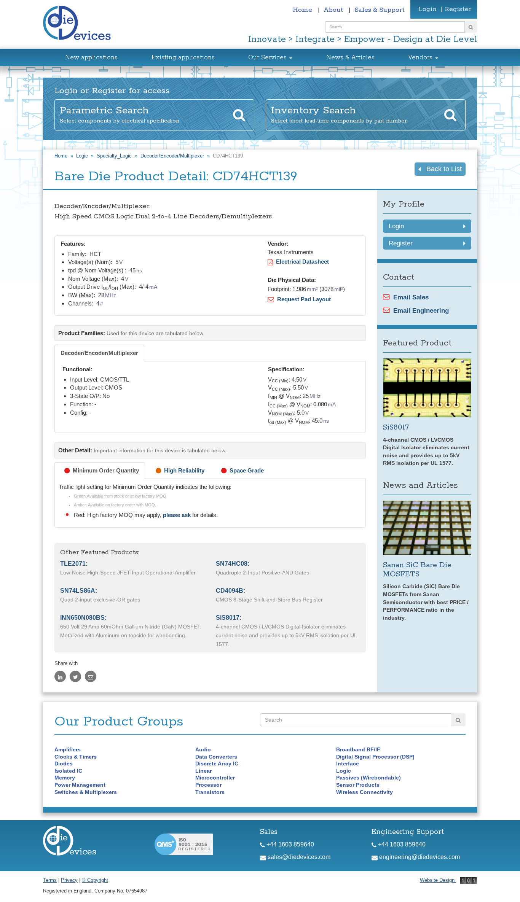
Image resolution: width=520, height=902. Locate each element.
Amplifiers (67, 749)
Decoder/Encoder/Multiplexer (172, 156)
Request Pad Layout (302, 299)
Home (303, 10)
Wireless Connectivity (364, 792)
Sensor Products (358, 785)
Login (427, 9)
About (334, 10)
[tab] (99, 353)
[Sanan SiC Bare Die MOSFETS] (427, 528)
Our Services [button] (268, 58)
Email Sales (411, 297)
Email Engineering (421, 310)
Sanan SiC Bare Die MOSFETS (417, 569)
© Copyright (95, 880)
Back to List (441, 169)
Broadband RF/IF (358, 749)
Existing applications (183, 58)
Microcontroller (215, 778)
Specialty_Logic (114, 156)
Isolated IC (68, 771)
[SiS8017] (427, 387)
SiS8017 (396, 427)
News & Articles (350, 58)
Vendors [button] (421, 58)
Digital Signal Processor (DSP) (375, 757)
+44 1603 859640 (289, 844)
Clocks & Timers (75, 757)
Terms (50, 880)
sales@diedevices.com (298, 857)
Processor (208, 785)
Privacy (69, 880)
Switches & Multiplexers (85, 792)
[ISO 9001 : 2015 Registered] (184, 844)
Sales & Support (379, 10)
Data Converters (216, 757)
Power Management (79, 785)
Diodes (63, 763)
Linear (203, 771)
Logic (82, 156)
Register (458, 9)
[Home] (81, 24)
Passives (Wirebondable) (368, 778)
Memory (64, 778)
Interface (347, 763)
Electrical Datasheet (301, 261)
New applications (91, 58)
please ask (177, 515)
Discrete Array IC (216, 763)
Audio (203, 749)
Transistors (210, 792)
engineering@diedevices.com (419, 857)
